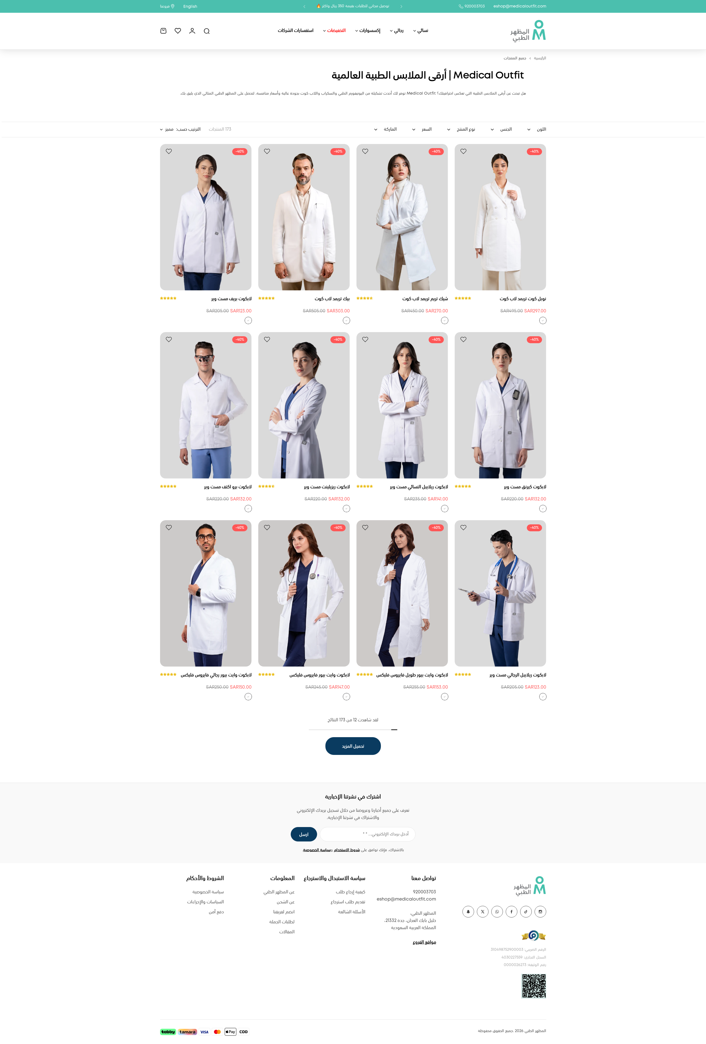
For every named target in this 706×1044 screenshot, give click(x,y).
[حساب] (192, 31)
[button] (401, 6)
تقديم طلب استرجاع (348, 902)
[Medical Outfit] (528, 31)
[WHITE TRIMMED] (543, 320)
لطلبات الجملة (282, 922)
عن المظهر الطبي (279, 892)
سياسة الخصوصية (317, 850)
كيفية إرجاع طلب (350, 892)
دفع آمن (216, 912)
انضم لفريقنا (284, 912)
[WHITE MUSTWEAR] (248, 320)
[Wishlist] (178, 31)
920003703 (475, 6)
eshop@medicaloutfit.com (520, 6)
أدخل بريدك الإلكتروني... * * (386, 834)
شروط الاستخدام (347, 850)
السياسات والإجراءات (205, 902)
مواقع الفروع (424, 942)
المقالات (287, 932)
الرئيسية (540, 58)
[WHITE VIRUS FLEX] (444, 696)
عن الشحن (286, 902)
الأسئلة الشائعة (351, 912)
